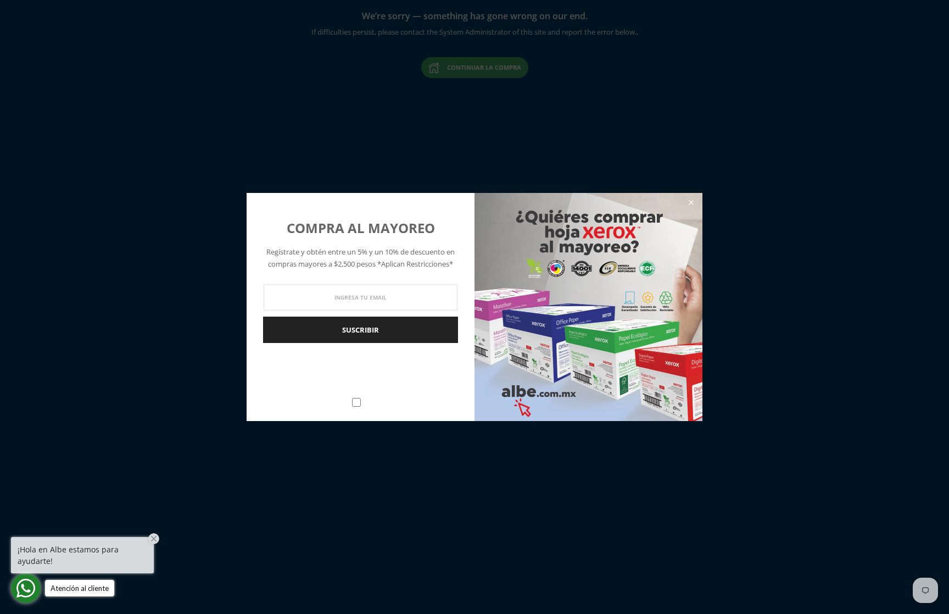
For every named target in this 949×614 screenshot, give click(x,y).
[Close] (691, 202)
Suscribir (360, 330)
